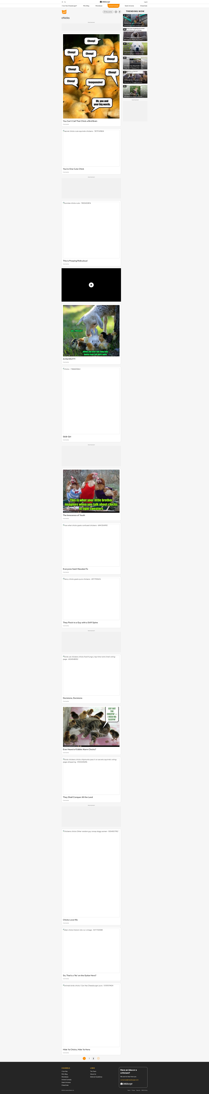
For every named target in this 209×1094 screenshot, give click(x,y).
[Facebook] (119, 11)
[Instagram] (115, 11)
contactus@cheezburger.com (129, 1080)
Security (138, 1090)
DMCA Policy (144, 1090)
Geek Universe (66, 1082)
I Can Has (65, 1071)
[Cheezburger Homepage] (105, 2)
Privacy (133, 1090)
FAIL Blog (65, 1074)
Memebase (65, 1077)
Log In (145, 2)
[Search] (65, 2)
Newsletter (109, 12)
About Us (93, 1074)
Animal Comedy (66, 1079)
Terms (129, 1090)
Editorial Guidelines (96, 1077)
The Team (93, 1071)
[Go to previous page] (84, 1058)
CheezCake (65, 1085)
